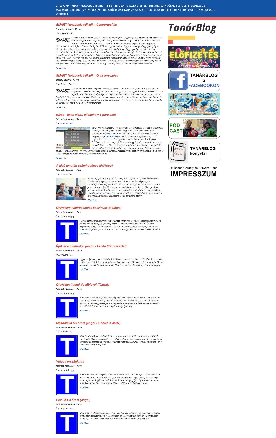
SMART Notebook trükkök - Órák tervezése (87, 75)
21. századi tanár (67, 5)
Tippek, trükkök (184, 10)
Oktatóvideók (112, 10)
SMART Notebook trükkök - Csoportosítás (86, 24)
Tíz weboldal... (205, 10)
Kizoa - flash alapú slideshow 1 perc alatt (86, 114)
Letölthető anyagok (191, 5)
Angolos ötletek (92, 5)
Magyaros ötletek (68, 10)
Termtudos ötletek (158, 10)
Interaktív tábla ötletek (130, 5)
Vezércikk (62, 14)
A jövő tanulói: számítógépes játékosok (84, 165)
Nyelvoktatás (91, 10)
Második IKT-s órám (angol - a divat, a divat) (88, 323)
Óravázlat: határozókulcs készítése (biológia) (88, 207)
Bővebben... (61, 67)
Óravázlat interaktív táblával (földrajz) (83, 284)
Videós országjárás (70, 361)
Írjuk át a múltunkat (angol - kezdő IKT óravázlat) (91, 246)
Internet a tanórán (162, 5)
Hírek (108, 5)
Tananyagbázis (133, 10)
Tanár (192, 27)
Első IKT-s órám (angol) (73, 400)
